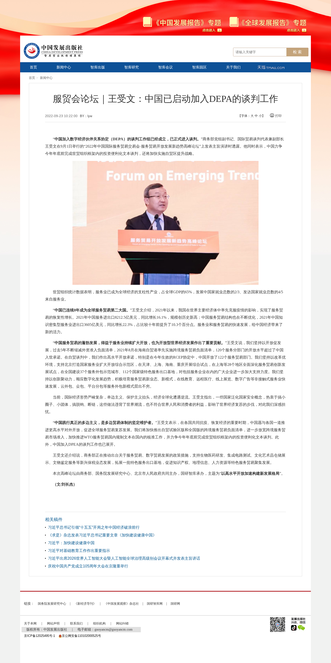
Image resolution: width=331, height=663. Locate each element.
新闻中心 (63, 67)
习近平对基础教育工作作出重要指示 (79, 551)
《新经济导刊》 (85, 603)
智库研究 (131, 67)
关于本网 (30, 623)
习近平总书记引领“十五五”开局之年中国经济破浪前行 (94, 527)
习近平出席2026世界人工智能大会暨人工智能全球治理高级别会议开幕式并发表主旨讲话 (124, 558)
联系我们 (76, 623)
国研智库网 (155, 603)
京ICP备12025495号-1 (39, 636)
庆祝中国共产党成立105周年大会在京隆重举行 (88, 566)
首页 (33, 67)
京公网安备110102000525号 (81, 636)
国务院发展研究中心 (52, 603)
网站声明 (53, 623)
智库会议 (165, 67)
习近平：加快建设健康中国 (71, 543)
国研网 (175, 603)
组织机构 (99, 623)
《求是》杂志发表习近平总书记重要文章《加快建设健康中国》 (102, 535)
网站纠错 (122, 623)
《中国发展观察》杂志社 (121, 603)
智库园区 (199, 67)
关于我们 (233, 67)
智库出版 (97, 67)
